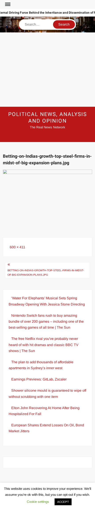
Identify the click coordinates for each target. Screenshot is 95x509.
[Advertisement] (47, 70)
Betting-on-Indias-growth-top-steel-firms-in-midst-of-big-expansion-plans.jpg (46, 272)
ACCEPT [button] (63, 501)
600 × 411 (17, 247)
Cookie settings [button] (38, 501)
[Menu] (7, 4)
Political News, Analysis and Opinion (47, 117)
